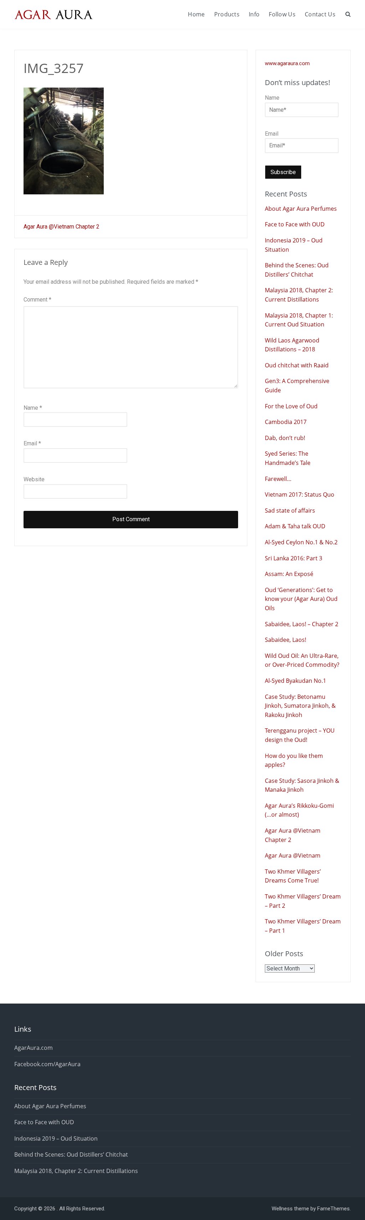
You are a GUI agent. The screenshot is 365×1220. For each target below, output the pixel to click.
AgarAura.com (33, 1048)
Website (34, 479)
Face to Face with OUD (295, 224)
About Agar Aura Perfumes (301, 209)
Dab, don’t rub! (285, 438)
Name (33, 407)
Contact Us (320, 14)
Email (32, 443)
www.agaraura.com (287, 63)
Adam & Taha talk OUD (295, 526)
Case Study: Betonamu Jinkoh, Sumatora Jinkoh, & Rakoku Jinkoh (300, 706)
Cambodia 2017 (286, 422)
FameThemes (333, 1208)
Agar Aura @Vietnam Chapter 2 (61, 226)
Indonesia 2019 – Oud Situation (56, 1138)
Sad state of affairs (290, 510)
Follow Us (282, 14)
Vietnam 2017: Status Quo (299, 494)
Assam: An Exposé (289, 574)
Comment (37, 299)
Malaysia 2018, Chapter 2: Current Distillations (76, 1171)
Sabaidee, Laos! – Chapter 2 (301, 624)
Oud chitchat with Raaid (297, 365)
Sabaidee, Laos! (285, 640)
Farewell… (278, 479)
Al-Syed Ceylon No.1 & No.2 (301, 542)
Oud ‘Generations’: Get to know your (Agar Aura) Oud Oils (301, 599)
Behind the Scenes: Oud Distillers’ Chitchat (71, 1154)
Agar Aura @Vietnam (292, 855)
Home (196, 14)
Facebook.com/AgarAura (47, 1064)
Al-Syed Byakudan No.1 (295, 681)
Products (227, 14)
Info (254, 14)
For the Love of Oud (291, 406)
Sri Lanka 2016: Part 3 (293, 558)
